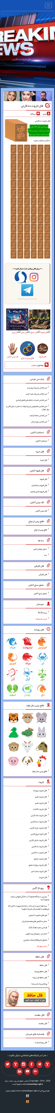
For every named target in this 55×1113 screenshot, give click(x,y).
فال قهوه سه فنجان (39, 485)
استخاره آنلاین (41, 441)
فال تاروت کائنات (40, 809)
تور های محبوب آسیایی (38, 915)
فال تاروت (22, 50)
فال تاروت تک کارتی (39, 815)
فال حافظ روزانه (40, 971)
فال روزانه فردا (41, 1042)
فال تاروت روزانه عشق (38, 865)
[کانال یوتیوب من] (27, 1071)
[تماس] (16, 1064)
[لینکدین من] (19, 1071)
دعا (45, 555)
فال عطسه (43, 1023)
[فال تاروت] (39, 320)
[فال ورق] (16, 333)
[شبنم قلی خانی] (12, 97)
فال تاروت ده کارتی (32, 106)
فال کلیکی (43, 574)
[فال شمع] (35, 333)
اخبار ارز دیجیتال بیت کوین (36, 933)
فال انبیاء (43, 460)
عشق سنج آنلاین (40, 593)
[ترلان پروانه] (28, 97)
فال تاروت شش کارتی (38, 840)
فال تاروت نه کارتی (39, 846)
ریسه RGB (42, 612)
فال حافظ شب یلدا (40, 977)
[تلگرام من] (39, 1064)
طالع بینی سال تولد (39, 771)
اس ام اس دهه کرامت (38, 415)
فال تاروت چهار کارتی (38, 827)
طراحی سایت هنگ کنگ (38, 927)
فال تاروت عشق (40, 859)
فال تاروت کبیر (41, 797)
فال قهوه (43, 479)
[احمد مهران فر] (44, 97)
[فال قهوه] (45, 333)
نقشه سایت (10, 1090)
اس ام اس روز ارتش (39, 421)
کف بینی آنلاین (41, 510)
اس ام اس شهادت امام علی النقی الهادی (31, 400)
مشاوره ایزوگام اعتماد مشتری (35, 940)
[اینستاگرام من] (23, 1064)
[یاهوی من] (47, 1064)
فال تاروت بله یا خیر (39, 871)
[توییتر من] (8, 1064)
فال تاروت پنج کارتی (39, 834)
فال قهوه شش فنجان (38, 491)
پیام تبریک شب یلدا (39, 984)
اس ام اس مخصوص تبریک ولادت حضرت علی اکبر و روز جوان (27, 407)
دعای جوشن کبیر (40, 549)
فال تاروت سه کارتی (39, 821)
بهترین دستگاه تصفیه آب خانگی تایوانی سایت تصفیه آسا (29, 898)
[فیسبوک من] (31, 1064)
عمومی (34, 365)
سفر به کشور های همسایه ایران (34, 921)
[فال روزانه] (17, 320)
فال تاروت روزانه (40, 790)
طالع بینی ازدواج (40, 530)
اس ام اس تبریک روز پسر (37, 387)
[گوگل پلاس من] (35, 1071)
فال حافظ (43, 965)
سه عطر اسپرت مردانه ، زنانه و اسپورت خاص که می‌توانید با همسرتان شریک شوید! (28, 907)
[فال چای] (25, 333)
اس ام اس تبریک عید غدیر (36, 394)
